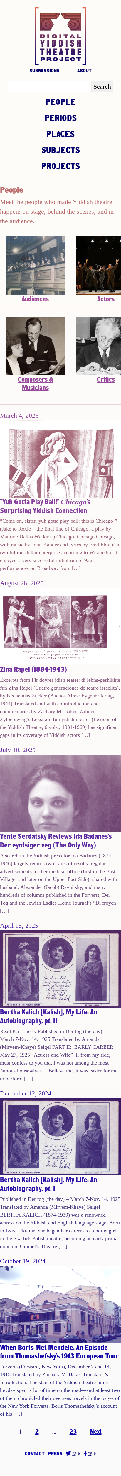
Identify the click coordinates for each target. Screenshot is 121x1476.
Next (96, 1431)
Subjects (60, 149)
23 (73, 1431)
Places (60, 133)
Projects (60, 165)
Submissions (44, 70)
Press (55, 1453)
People (60, 101)
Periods (61, 117)
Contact (35, 1453)
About (84, 70)
